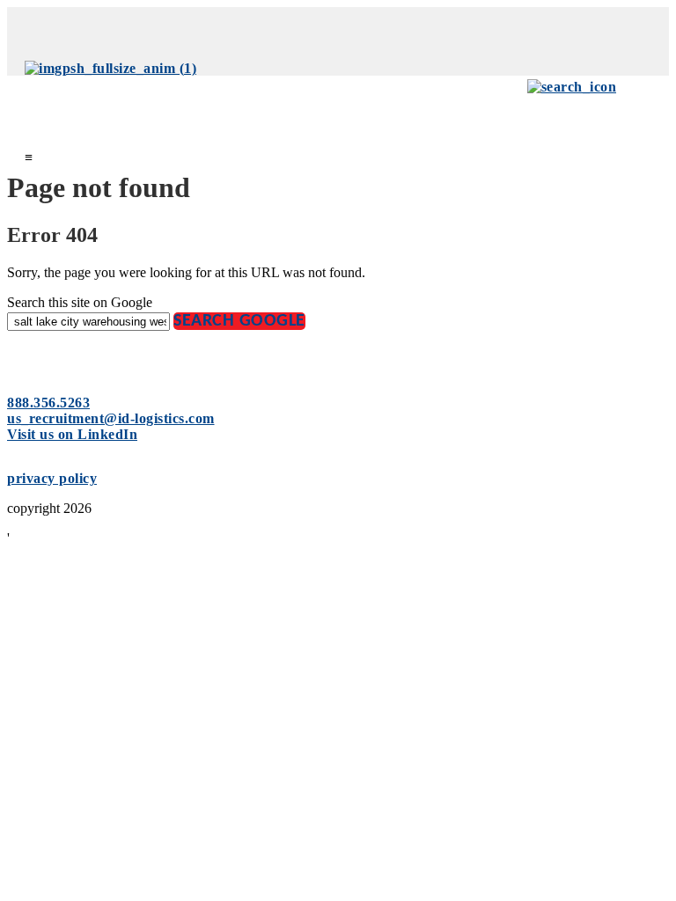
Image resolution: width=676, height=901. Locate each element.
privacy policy (52, 478)
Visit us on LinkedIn (72, 434)
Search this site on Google (79, 302)
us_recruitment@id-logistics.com (111, 418)
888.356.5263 (48, 402)
